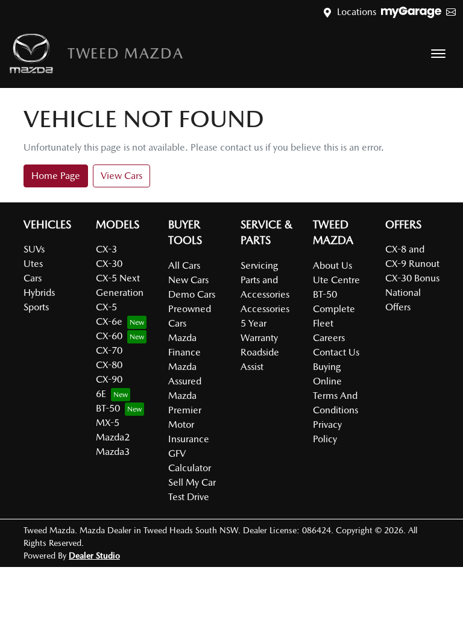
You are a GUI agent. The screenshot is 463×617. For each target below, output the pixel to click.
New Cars (188, 280)
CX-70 (109, 350)
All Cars (184, 265)
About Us (332, 265)
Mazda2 (113, 437)
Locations (356, 11)
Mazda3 (113, 451)
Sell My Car (192, 482)
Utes (33, 263)
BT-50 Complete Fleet (334, 309)
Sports (36, 307)
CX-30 (109, 263)
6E (101, 393)
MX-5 (107, 422)
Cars (33, 278)
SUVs (34, 249)
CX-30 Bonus (412, 278)
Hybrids (39, 292)
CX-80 (109, 365)
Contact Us (336, 352)
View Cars (121, 175)
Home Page (55, 175)
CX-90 (109, 379)
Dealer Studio (94, 555)
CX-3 (106, 249)
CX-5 (106, 307)
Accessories (265, 309)
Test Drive (188, 497)
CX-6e (109, 321)
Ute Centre (336, 280)
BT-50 (108, 408)
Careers (329, 337)
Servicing (259, 265)
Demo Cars (191, 294)
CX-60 (109, 336)
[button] (438, 54)
